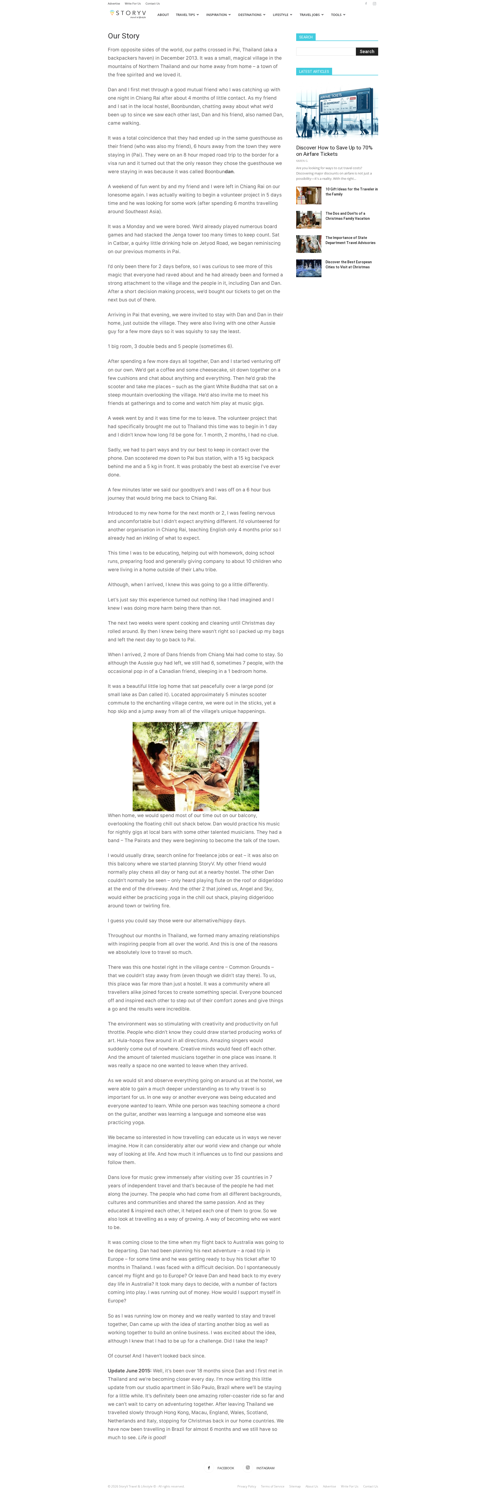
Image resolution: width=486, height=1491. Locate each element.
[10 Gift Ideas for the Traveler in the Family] (308, 195)
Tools (336, 14)
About (163, 14)
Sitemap (295, 1486)
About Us (312, 1486)
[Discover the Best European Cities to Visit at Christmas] (308, 268)
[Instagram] (374, 3)
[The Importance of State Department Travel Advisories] (308, 244)
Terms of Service (273, 1486)
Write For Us (133, 3)
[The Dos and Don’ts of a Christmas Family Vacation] (308, 220)
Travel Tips (185, 14)
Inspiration (216, 14)
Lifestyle (280, 14)
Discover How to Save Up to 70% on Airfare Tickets (334, 151)
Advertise (114, 3)
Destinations (249, 14)
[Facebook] (366, 3)
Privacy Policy (246, 1486)
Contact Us (153, 3)
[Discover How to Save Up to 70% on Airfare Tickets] (337, 111)
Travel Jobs (310, 14)
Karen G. (302, 161)
